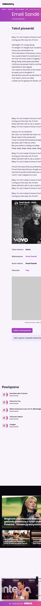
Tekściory (10, 9)
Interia (4, 9)
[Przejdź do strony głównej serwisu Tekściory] (8, 3)
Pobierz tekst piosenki (22, 330)
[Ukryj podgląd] (37, 578)
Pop (27, 9)
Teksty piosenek (19, 9)
